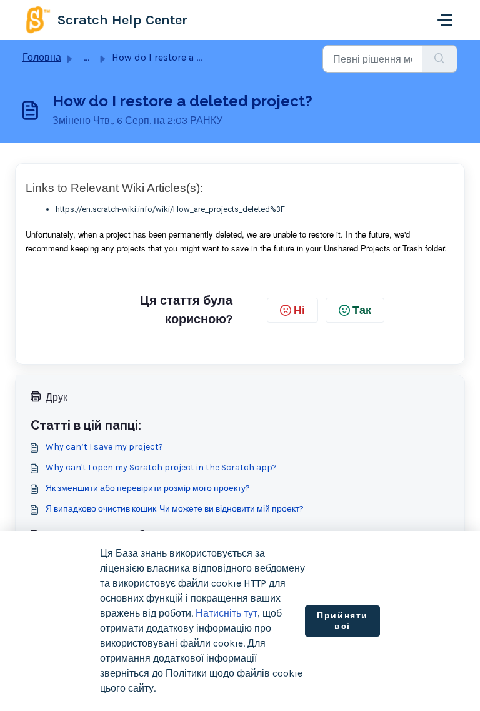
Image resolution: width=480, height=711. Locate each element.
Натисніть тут (227, 613)
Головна (41, 57)
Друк (57, 397)
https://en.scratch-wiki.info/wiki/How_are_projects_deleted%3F (170, 209)
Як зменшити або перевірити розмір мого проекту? (148, 488)
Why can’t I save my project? (104, 446)
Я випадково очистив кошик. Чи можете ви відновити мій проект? (175, 508)
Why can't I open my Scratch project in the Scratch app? (161, 467)
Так (361, 310)
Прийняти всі (342, 621)
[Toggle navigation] (445, 20)
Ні (299, 310)
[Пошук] (440, 59)
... (86, 57)
